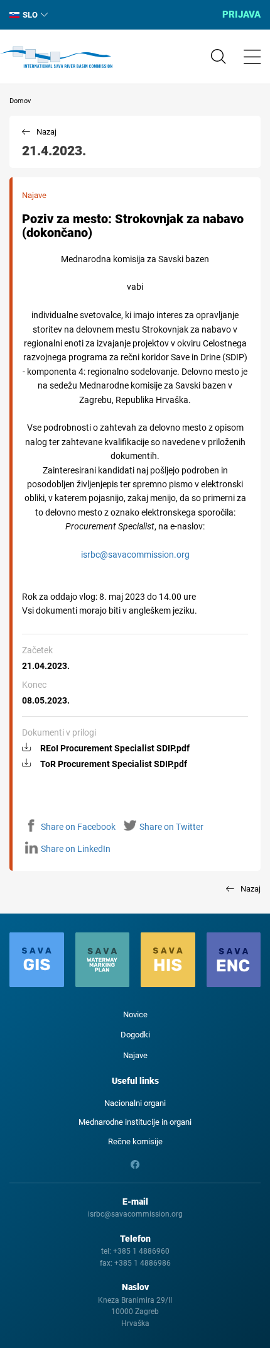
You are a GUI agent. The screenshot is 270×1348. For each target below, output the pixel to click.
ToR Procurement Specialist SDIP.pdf (113, 764)
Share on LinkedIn (76, 849)
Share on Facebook (78, 827)
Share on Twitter (171, 827)
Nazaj (46, 131)
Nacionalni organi (135, 1103)
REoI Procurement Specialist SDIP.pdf (115, 748)
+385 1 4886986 (142, 1263)
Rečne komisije (135, 1141)
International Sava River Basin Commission (56, 57)
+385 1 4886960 (141, 1251)
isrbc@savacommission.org (135, 555)
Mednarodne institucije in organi (135, 1122)
